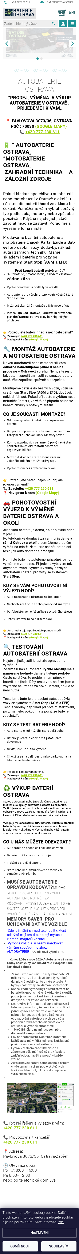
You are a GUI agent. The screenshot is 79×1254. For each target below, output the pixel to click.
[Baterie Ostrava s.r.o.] (19, 13)
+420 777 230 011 (20, 1142)
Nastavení (40, 1233)
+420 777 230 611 (32, 336)
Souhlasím (58, 1246)
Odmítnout (20, 1246)
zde (61, 1222)
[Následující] (72, 43)
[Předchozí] (6, 43)
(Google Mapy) (51, 126)
